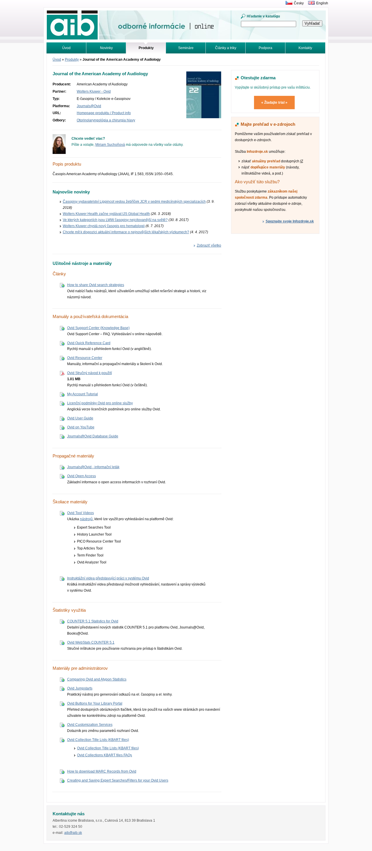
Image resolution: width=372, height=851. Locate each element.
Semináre (186, 48)
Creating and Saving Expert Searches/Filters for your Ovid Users (117, 780)
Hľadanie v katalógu (263, 16)
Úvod (66, 48)
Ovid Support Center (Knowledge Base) (98, 328)
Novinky (106, 48)
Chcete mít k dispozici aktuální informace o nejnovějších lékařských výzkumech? (126, 232)
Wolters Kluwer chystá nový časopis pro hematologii (104, 226)
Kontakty (305, 48)
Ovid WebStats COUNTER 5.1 (91, 642)
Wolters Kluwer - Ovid (94, 91)
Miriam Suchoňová (110, 145)
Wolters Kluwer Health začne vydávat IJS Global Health (106, 214)
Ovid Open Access (81, 476)
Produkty (72, 60)
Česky (299, 3)
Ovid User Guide (80, 418)
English (322, 3)
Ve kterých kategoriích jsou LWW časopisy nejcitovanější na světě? (115, 220)
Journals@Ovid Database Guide (92, 436)
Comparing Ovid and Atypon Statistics (96, 679)
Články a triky (225, 48)
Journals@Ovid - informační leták (93, 467)
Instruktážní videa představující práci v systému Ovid (108, 578)
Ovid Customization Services (89, 725)
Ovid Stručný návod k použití (89, 373)
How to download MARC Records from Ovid (101, 771)
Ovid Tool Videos (80, 513)
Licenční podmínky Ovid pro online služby (100, 403)
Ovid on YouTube (80, 427)
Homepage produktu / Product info (104, 113)
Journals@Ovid (89, 106)
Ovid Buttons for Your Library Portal (94, 703)
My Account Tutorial (82, 394)
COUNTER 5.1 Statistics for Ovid (92, 621)
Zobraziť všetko (209, 245)
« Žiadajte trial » (274, 102)
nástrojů (86, 519)
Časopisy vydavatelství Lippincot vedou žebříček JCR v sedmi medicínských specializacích (134, 202)
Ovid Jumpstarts (79, 688)
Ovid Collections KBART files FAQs (104, 755)
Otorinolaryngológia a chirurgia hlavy (106, 120)
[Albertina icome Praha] (287, 3)
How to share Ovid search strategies (95, 285)
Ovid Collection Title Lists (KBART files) (98, 740)
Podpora (265, 48)
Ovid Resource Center (84, 358)
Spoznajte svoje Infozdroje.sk (290, 221)
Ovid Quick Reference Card (88, 343)
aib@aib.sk (73, 833)
